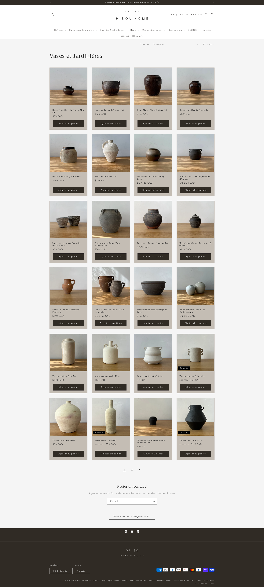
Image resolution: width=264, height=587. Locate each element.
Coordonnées (202, 583)
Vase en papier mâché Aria (64, 376)
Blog (213, 583)
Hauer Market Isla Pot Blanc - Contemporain (192, 311)
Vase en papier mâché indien (192, 376)
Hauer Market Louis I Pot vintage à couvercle (195, 244)
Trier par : (145, 44)
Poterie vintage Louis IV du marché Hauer (107, 244)
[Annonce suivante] (214, 2)
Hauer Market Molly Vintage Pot (109, 110)
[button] (53, 15)
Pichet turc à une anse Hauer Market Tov (65, 311)
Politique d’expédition (205, 580)
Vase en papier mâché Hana (107, 376)
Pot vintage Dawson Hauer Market (152, 243)
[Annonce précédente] (50, 2)
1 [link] (124, 469)
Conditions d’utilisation (183, 580)
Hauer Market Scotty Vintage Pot (194, 110)
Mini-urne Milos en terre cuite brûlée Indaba (151, 441)
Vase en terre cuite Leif (105, 440)
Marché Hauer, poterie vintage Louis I (151, 178)
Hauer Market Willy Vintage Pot (66, 177)
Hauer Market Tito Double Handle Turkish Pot (110, 311)
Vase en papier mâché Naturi (150, 376)
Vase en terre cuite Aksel (63, 440)
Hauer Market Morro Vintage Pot (152, 110)
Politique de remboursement (134, 580)
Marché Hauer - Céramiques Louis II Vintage (194, 178)
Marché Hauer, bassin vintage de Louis (152, 311)
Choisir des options (153, 190)
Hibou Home (74, 580)
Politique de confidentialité (160, 580)
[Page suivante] (139, 470)
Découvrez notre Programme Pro (132, 516)
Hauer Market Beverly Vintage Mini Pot (68, 111)
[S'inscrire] (154, 501)
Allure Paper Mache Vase (106, 177)
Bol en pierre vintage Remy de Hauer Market (66, 244)
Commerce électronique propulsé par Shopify (100, 580)
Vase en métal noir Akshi (190, 440)
